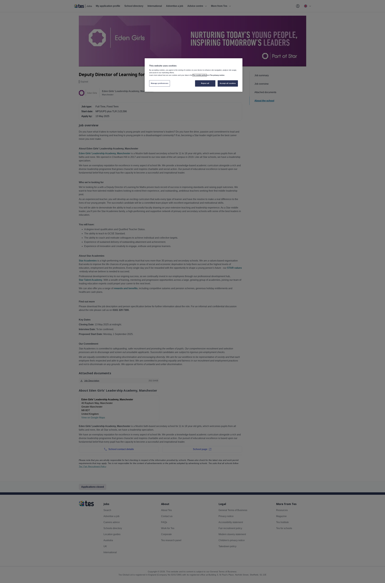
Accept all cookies (228, 83)
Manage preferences (159, 83)
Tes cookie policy (199, 75)
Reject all (205, 83)
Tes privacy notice (217, 75)
